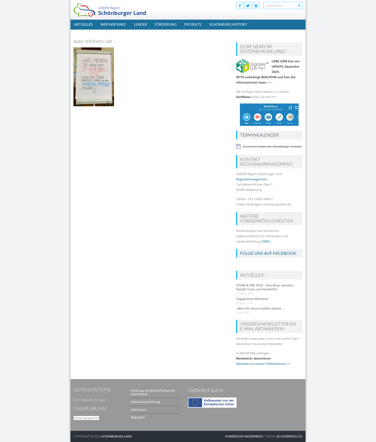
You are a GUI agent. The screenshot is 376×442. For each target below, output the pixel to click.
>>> (270, 82)
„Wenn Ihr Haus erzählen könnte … (260, 308)
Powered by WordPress (244, 436)
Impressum (138, 409)
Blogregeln (138, 417)
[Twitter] (247, 5)
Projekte (193, 24)
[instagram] (255, 5)
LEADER (140, 24)
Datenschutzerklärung (145, 402)
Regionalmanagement (251, 179)
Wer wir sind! (113, 24)
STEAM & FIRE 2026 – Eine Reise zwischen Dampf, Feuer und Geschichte (264, 287)
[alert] (269, 146)
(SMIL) (266, 241)
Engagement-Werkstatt (252, 299)
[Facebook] (239, 5)
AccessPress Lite (290, 436)
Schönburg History (228, 24)
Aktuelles (83, 24)
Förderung (166, 24)
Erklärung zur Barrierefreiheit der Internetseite (153, 392)
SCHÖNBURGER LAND (116, 436)
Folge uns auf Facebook (268, 253)
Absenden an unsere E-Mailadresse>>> (263, 364)
